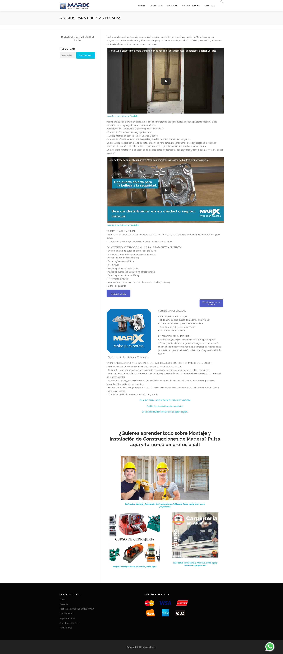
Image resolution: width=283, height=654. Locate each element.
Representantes (67, 618)
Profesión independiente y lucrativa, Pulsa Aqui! (135, 566)
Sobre (141, 5)
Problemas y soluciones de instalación (165, 406)
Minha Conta (66, 627)
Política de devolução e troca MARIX (77, 608)
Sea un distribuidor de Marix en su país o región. (165, 411)
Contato (210, 5)
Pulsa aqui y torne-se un (165, 505)
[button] (220, 1)
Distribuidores (191, 5)
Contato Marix (66, 613)
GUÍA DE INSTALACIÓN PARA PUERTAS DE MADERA (165, 400)
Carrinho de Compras (70, 623)
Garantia (64, 604)
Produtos (156, 5)
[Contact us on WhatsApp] (269, 646)
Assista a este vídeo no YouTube (123, 116)
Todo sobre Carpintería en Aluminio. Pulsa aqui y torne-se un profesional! (195, 564)
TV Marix (172, 5)
